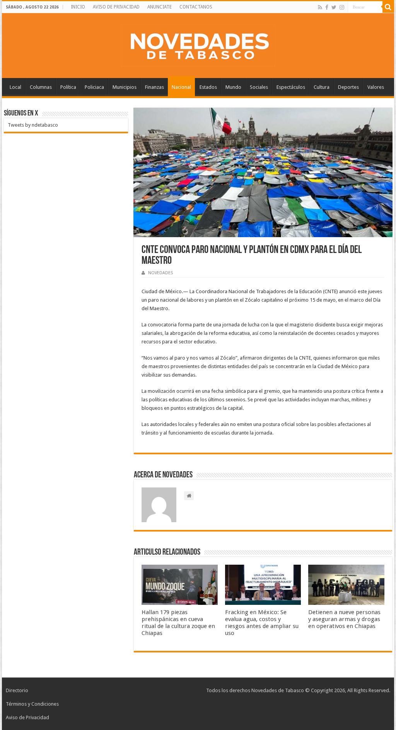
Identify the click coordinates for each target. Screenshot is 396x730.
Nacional (181, 87)
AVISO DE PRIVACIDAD (116, 7)
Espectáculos (291, 87)
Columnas (41, 87)
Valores (375, 87)
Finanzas (154, 87)
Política (68, 87)
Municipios (125, 87)
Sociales (259, 87)
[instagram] (342, 7)
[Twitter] (334, 7)
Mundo (233, 87)
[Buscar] (388, 7)
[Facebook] (326, 7)
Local (15, 87)
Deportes (348, 87)
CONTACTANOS (195, 7)
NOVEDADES (160, 272)
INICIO (78, 7)
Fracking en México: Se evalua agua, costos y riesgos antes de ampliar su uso (262, 623)
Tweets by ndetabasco (33, 125)
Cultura (321, 87)
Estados (208, 87)
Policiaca (94, 87)
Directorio (17, 690)
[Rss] (320, 7)
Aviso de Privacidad (27, 717)
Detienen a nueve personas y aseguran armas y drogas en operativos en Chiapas (344, 619)
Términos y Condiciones (32, 704)
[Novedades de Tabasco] (198, 44)
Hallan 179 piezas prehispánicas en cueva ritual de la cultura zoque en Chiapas (178, 623)
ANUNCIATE (159, 7)
